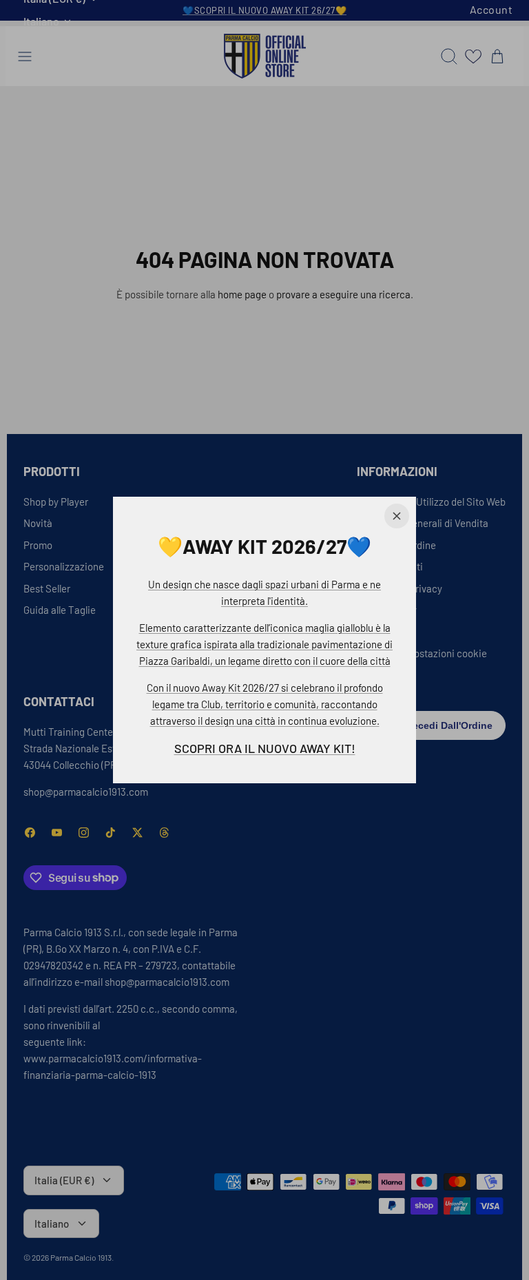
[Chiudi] (396, 516)
